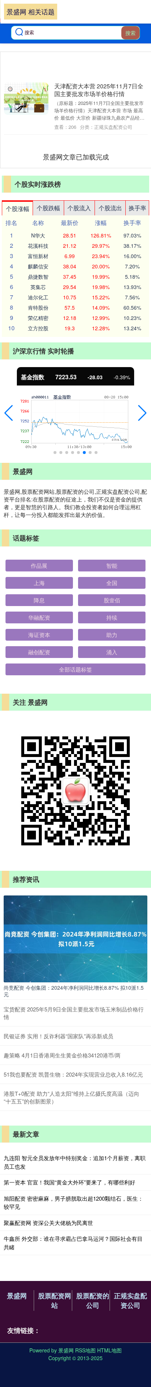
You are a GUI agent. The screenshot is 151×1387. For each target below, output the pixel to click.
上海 (39, 583)
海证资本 (39, 634)
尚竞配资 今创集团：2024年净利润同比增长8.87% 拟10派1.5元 (74, 991)
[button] (9, 413)
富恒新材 (38, 256)
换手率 (137, 208)
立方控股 (38, 328)
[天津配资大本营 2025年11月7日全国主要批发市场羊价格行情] (26, 98)
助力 (111, 634)
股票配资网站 (54, 1300)
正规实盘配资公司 (130, 1300)
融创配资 (39, 652)
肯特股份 (38, 307)
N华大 (38, 235)
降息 (39, 600)
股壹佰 (112, 600)
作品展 (39, 565)
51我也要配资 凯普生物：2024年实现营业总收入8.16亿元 (73, 1074)
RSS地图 (85, 1350)
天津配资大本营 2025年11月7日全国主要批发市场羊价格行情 (98, 90)
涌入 (111, 652)
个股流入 (79, 208)
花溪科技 (38, 245)
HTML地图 (109, 1350)
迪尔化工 (38, 297)
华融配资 (39, 617)
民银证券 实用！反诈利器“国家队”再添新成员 (58, 1036)
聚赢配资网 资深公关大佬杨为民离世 (48, 1222)
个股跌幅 (48, 208)
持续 (111, 617)
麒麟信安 (38, 266)
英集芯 (38, 287)
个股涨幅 (17, 208)
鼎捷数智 (38, 276)
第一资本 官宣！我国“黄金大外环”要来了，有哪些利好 (69, 1182)
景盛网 (17, 1295)
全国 (111, 583)
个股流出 (110, 208)
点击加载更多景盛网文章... (76, 156)
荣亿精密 (38, 317)
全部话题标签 (75, 669)
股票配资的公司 (92, 1300)
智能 (111, 565)
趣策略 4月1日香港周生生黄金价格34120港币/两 (62, 1055)
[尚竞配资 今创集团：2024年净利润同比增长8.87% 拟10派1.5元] (75, 937)
